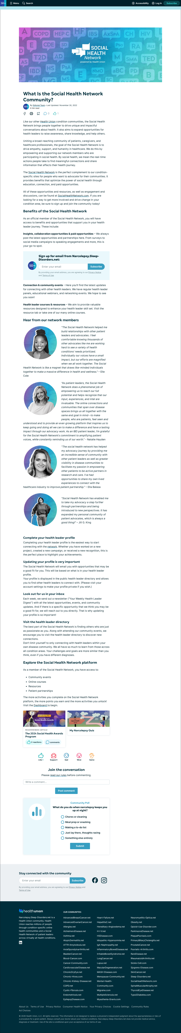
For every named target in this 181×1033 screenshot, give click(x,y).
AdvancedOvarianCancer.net (77, 922)
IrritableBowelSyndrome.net (111, 954)
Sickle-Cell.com (138, 963)
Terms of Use (48, 275)
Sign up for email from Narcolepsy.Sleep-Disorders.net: (69, 257)
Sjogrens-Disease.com (142, 967)
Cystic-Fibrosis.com (73, 990)
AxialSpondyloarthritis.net (76, 949)
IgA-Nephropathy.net (107, 944)
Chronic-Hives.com (73, 976)
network (52, 546)
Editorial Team (39, 105)
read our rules (58, 775)
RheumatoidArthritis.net (142, 958)
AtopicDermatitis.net (73, 940)
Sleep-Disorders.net (141, 976)
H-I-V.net (101, 931)
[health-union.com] (31, 912)
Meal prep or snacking (77, 822)
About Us (23, 1006)
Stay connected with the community (45, 873)
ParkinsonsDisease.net (142, 931)
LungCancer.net (105, 958)
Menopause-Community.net (111, 976)
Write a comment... (36, 782)
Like (39, 757)
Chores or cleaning (76, 816)
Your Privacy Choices (100, 1006)
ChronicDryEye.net (72, 972)
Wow (77, 757)
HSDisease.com (105, 935)
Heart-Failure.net (105, 917)
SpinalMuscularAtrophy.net (144, 985)
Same (90, 757)
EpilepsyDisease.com (74, 999)
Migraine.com (104, 990)
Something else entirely (79, 838)
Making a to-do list (75, 827)
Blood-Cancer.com (72, 958)
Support (52, 757)
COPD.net (68, 985)
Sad (64, 757)
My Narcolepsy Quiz (82, 730)
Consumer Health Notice (75, 1006)
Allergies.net (69, 926)
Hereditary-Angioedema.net (111, 926)
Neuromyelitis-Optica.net (143, 917)
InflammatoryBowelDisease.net (112, 949)
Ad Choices (24, 1010)
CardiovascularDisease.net (76, 967)
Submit (80, 846)
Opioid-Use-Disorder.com (143, 926)
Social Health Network (41, 172)
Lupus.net (102, 963)
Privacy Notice (94, 272)
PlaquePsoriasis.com (141, 935)
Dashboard (40, 705)
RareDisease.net (139, 954)
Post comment (66, 790)
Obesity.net (136, 922)
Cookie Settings (121, 1006)
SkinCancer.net (138, 972)
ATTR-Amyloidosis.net (74, 944)
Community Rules (140, 1006)
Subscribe (172, 3)
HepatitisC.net (104, 922)
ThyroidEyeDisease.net (142, 990)
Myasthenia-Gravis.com (109, 999)
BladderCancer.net (72, 954)
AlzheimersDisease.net (74, 931)
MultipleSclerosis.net (107, 994)
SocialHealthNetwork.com (73, 195)
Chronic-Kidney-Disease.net (77, 981)
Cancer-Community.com (75, 963)
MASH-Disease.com (107, 972)
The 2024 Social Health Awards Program (44, 735)
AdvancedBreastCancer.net (76, 917)
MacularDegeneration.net (109, 967)
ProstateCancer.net (140, 944)
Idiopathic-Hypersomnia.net (111, 940)
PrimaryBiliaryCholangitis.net (145, 940)
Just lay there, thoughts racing (82, 832)
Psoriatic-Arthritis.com (142, 949)
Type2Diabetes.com (141, 994)
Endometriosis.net (72, 994)
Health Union (48, 121)
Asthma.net (69, 935)
